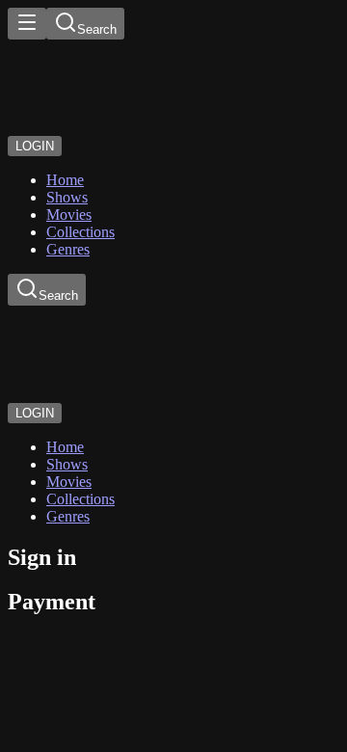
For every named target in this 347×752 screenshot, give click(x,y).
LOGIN (34, 146)
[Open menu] (27, 24)
